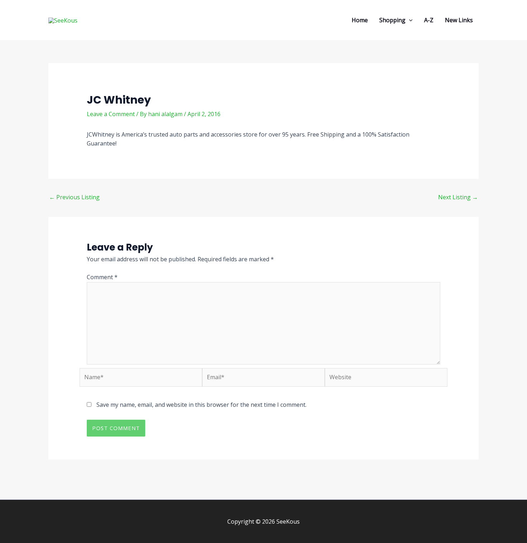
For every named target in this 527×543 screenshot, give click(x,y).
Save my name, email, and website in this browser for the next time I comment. (201, 405)
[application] (409, 20)
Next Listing (458, 197)
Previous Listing (74, 197)
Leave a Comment (111, 114)
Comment (102, 277)
